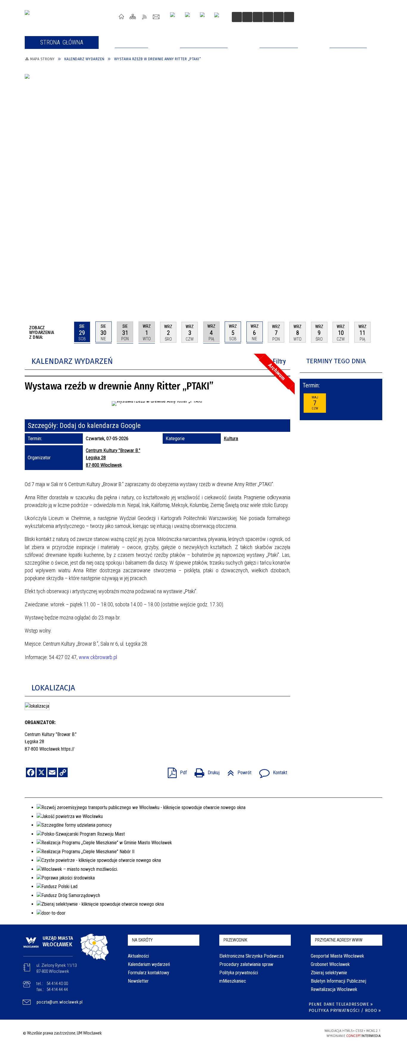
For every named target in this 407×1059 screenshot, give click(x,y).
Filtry (279, 361)
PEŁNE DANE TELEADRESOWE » (341, 1004)
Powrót (237, 770)
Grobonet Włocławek (330, 964)
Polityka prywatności (238, 972)
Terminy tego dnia (336, 361)
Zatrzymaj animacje (237, 17)
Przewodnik (235, 940)
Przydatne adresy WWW (339, 940)
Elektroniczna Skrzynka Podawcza (251, 956)
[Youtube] (189, 16)
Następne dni (379, 331)
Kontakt (156, 16)
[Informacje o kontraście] (279, 17)
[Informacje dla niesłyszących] (268, 17)
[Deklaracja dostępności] (258, 17)
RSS (144, 16)
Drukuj (205, 770)
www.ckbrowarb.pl (98, 657)
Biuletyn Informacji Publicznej (338, 981)
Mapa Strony (133, 16)
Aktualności (138, 956)
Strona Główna (121, 16)
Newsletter (138, 981)
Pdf (175, 770)
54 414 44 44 (57, 989)
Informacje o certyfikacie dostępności (202, 1033)
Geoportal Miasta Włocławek (337, 956)
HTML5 (268, 1033)
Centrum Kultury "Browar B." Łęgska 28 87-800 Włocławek (113, 457)
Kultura (231, 438)
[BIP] (218, 18)
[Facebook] (204, 17)
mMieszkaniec (232, 981)
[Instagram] (174, 16)
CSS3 (277, 1033)
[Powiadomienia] (289, 17)
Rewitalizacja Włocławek (334, 989)
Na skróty (142, 940)
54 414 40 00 (57, 983)
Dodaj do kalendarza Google (100, 425)
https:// (67, 749)
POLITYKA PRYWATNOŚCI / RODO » (345, 1010)
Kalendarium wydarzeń (149, 964)
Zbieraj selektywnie (329, 972)
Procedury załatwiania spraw (246, 964)
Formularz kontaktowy (148, 972)
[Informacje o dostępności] (247, 17)
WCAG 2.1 (296, 1032)
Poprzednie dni (67, 332)
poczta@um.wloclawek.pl (60, 1002)
